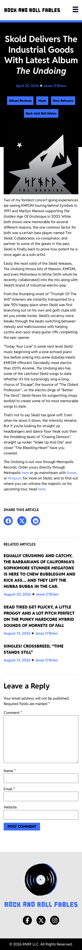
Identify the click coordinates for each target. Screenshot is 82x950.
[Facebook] (27, 920)
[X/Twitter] (41, 920)
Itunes (72, 472)
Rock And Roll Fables (41, 113)
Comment (13, 713)
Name (10, 771)
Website (10, 807)
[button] (8, 520)
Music (42, 101)
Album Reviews (20, 101)
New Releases (63, 101)
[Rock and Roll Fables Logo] (41, 885)
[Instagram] (54, 920)
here (25, 472)
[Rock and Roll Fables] (32, 10)
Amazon (14, 478)
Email (9, 789)
